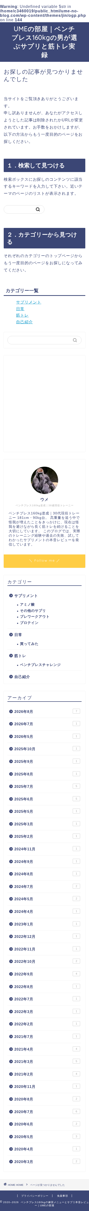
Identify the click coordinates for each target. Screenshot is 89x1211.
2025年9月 (45, 761)
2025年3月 (45, 824)
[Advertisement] (44, 403)
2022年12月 (45, 936)
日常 (20, 309)
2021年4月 (45, 1049)
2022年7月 (45, 999)
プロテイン (29, 623)
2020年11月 (45, 1086)
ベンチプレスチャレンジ (40, 665)
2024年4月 (45, 911)
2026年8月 (45, 711)
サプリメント (28, 302)
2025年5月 (45, 811)
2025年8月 (45, 774)
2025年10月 (45, 749)
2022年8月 (45, 987)
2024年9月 (45, 861)
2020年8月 (45, 1099)
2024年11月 (45, 849)
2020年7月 (45, 1112)
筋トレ (22, 315)
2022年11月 (45, 949)
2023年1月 (45, 924)
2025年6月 (45, 799)
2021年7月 (45, 1037)
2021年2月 (45, 1074)
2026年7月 (45, 724)
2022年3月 (45, 1012)
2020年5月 (45, 1137)
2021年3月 (45, 1061)
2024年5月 (45, 899)
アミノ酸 (27, 604)
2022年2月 (45, 1024)
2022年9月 (45, 974)
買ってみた (29, 644)
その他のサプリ (33, 611)
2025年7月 (45, 786)
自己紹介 (24, 322)
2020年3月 (45, 1162)
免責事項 (62, 1195)
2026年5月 (45, 736)
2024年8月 (45, 874)
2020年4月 (45, 1149)
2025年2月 (45, 836)
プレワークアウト (35, 616)
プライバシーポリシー (34, 1195)
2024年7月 (45, 886)
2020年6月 (45, 1124)
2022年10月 (45, 961)
